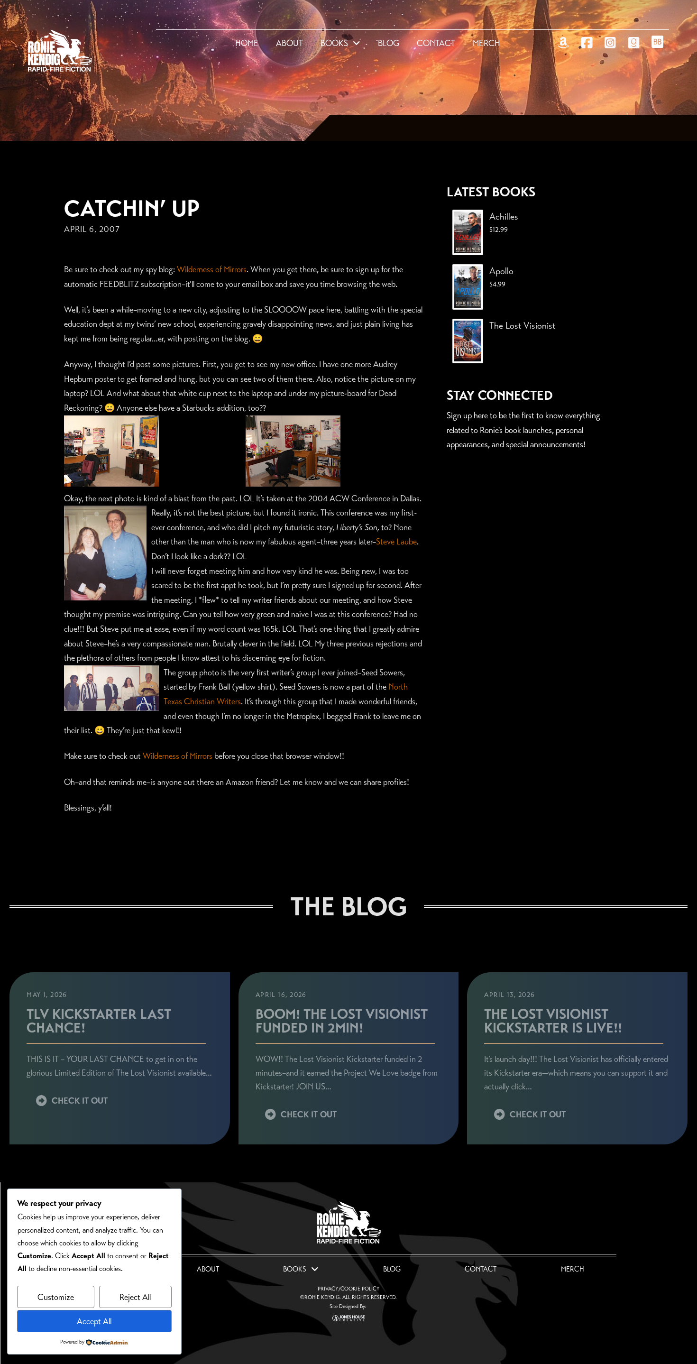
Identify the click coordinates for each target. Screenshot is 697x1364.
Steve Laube (396, 541)
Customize (55, 1297)
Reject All (135, 1297)
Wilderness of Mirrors (212, 269)
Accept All (94, 1321)
